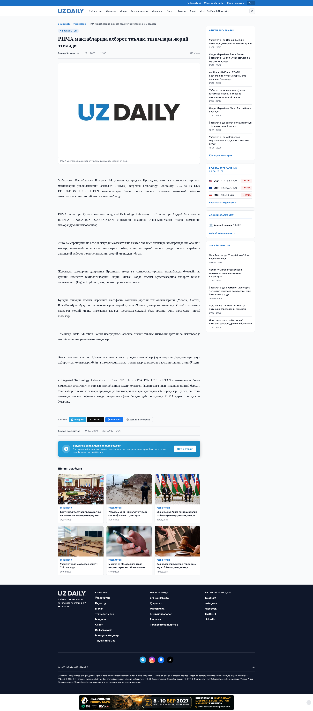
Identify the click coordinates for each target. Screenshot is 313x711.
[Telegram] (143, 660)
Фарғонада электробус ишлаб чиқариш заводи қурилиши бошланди (230, 322)
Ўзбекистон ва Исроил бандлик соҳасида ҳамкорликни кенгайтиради (230, 42)
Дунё (193, 11)
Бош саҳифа (64, 24)
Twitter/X (97, 419)
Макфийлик (157, 608)
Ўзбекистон (95, 11)
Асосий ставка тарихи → (222, 233)
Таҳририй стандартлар (164, 624)
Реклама (155, 619)
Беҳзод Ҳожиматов (68, 53)
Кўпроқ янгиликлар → (220, 155)
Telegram (79, 419)
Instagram (211, 603)
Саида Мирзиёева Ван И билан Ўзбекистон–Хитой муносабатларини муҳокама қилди (229, 58)
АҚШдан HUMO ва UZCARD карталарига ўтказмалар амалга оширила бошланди (227, 76)
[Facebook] (161, 660)
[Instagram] (152, 660)
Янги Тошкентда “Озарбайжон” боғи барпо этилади (229, 257)
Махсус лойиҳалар (214, 3)
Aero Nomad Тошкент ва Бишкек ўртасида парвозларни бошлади (227, 307)
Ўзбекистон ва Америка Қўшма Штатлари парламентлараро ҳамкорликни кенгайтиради (227, 94)
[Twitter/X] (170, 660)
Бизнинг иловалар (161, 614)
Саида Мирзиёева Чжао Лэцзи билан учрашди (230, 110)
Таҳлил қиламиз (235, 3)
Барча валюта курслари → (223, 202)
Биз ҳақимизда (159, 597)
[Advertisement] (156, 702)
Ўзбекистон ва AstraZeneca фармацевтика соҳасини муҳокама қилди (229, 140)
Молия (123, 11)
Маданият (157, 11)
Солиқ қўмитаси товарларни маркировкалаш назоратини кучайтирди (225, 273)
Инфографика (194, 3)
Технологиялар (139, 11)
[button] (252, 11)
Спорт (170, 11)
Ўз (249, 3)
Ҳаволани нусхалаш (139, 419)
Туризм (182, 11)
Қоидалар (156, 603)
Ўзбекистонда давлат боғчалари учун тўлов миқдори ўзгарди (230, 124)
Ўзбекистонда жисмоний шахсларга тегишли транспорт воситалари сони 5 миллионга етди (230, 291)
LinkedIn (210, 619)
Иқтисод (111, 11)
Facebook (116, 419)
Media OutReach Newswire (214, 11)
